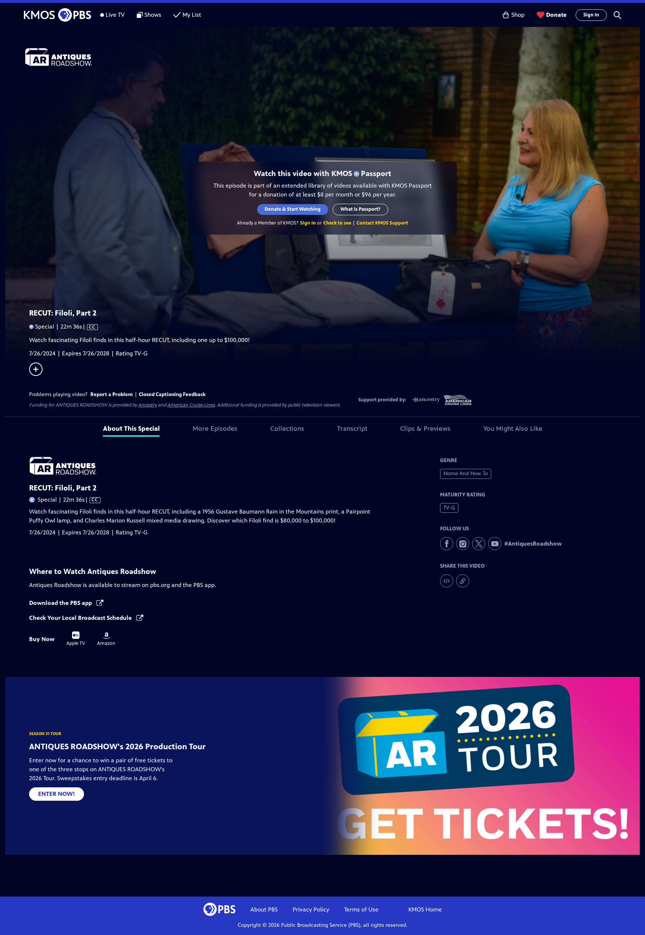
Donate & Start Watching (293, 209)
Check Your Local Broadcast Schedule (81, 617)
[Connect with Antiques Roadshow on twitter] (478, 543)
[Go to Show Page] (332, 57)
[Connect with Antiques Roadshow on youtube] (494, 543)
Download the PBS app (61, 602)
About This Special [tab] (131, 428)
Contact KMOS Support (382, 223)
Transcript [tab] (352, 428)
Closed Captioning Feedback (172, 394)
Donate (556, 14)
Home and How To (465, 473)
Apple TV (75, 638)
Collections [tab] (287, 428)
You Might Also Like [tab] (512, 428)
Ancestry (147, 405)
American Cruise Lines (191, 405)
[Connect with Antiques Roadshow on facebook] (446, 543)
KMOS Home (425, 909)
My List (192, 14)
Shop (517, 14)
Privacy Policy (311, 909)
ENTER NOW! (56, 793)
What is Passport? (360, 209)
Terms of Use (361, 909)
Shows (152, 14)
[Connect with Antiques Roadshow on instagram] (462, 543)
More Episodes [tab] (215, 428)
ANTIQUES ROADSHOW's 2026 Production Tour (117, 746)
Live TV (115, 14)
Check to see (337, 223)
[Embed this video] (446, 580)
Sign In (591, 15)
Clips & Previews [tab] (425, 428)
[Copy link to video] (462, 580)
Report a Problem (111, 394)
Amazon (106, 639)
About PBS (264, 909)
